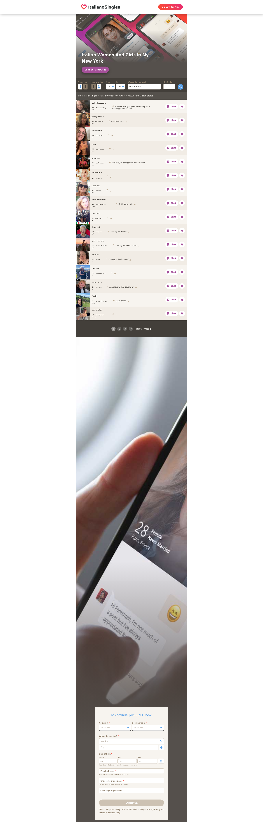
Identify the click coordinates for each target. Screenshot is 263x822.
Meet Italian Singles (87, 95)
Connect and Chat (95, 69)
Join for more (143, 328)
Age (108, 82)
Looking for (97, 82)
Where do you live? (137, 82)
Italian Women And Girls (111, 95)
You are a (82, 82)
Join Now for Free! (170, 6)
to (117, 82)
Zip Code (167, 82)
